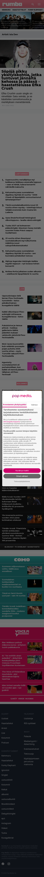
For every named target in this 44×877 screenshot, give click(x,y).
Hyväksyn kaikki (22, 470)
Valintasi (34, 405)
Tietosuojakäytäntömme (22, 481)
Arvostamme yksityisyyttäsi (14, 404)
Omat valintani (22, 476)
